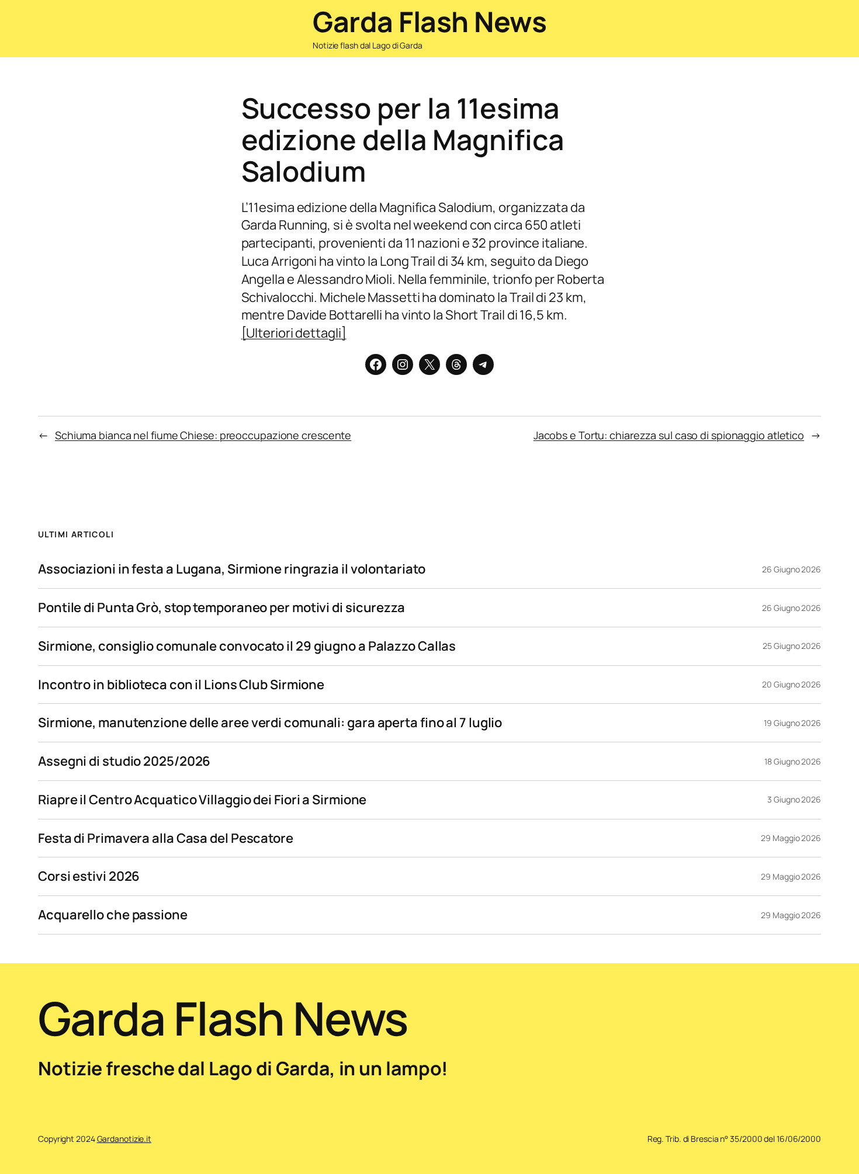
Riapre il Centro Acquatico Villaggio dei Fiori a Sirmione (202, 800)
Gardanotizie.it (124, 1138)
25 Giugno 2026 (792, 645)
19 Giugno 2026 (792, 722)
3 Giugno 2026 (794, 799)
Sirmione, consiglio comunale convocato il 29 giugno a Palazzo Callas (247, 646)
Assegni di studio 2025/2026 (124, 761)
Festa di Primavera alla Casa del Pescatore (165, 838)
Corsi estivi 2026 (89, 876)
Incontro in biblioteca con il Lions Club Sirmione (181, 685)
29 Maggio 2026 (791, 837)
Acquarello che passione (113, 915)
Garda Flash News (429, 21)
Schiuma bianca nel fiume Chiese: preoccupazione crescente (203, 435)
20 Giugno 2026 (791, 684)
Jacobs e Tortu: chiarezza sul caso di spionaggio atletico (669, 435)
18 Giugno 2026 (792, 761)
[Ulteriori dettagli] (294, 333)
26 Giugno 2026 (791, 569)
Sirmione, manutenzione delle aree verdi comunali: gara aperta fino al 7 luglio (270, 722)
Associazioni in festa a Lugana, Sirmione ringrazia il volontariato (231, 569)
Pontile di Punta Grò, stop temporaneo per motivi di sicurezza (221, 607)
